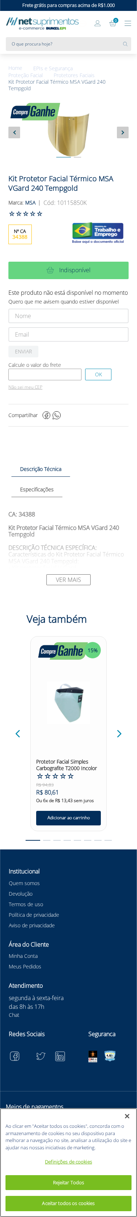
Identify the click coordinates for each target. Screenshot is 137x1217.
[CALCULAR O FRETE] (98, 374)
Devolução (21, 893)
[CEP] (44, 374)
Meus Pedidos (25, 966)
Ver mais (68, 580)
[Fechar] (127, 1116)
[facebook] (46, 415)
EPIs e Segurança (53, 68)
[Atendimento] (83, 24)
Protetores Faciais (74, 75)
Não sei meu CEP (25, 387)
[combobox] (68, 44)
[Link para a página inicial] (20, 68)
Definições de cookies (68, 1161)
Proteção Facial (25, 75)
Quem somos (24, 883)
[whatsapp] (56, 415)
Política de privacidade (34, 914)
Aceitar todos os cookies (68, 1203)
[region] (68, 1162)
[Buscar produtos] (127, 44)
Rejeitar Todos (68, 1182)
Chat (14, 1014)
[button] (18, 734)
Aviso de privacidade (32, 925)
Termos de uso (26, 904)
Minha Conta (23, 955)
